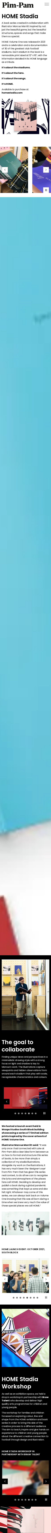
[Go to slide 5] (29, 1113)
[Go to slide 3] (22, 1113)
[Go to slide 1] (15, 1113)
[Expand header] (46, 4)
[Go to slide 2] (19, 1113)
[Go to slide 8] (37, 1298)
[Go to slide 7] (36, 1113)
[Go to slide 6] (32, 1113)
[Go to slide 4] (25, 1113)
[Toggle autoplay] (46, 190)
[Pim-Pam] (18, 5)
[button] (25, 1275)
